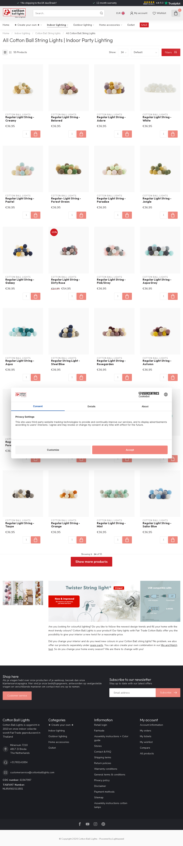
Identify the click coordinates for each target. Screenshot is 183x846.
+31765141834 (19, 762)
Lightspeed (118, 838)
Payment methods (104, 791)
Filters (168, 52)
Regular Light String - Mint (111, 525)
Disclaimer (100, 786)
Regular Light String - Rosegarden (111, 362)
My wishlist (146, 742)
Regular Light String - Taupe (19, 525)
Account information (151, 725)
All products (147, 753)
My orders (145, 730)
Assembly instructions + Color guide (111, 738)
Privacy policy (102, 780)
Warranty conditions (105, 769)
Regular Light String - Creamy (19, 119)
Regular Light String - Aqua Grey (157, 281)
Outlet (131, 25)
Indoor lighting (56, 25)
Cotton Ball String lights (48, 33)
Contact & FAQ (102, 751)
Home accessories (109, 25)
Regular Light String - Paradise (111, 200)
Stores (98, 746)
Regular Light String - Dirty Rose (65, 281)
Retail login (100, 725)
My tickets (145, 736)
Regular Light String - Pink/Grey (111, 281)
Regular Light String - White (157, 119)
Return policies (102, 763)
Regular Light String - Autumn (157, 362)
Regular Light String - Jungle (157, 200)
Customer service (17, 695)
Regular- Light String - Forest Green (66, 200)
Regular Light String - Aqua (19, 362)
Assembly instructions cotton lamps (110, 805)
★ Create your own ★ (27, 25)
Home (6, 25)
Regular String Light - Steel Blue (65, 362)
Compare (145, 747)
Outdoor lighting (82, 25)
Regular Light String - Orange (65, 525)
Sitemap (98, 797)
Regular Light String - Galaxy (19, 281)
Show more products (91, 562)
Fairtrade (99, 730)
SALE (144, 25)
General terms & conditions (109, 774)
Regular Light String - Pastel (19, 200)
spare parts (96, 645)
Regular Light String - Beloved (65, 119)
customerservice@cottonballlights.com (32, 772)
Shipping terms (102, 757)
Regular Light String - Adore (111, 119)
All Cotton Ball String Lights (80, 33)
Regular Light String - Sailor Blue (157, 525)
